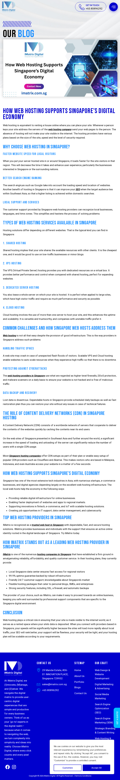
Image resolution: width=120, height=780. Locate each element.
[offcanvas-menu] (113, 6)
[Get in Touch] (82, 7)
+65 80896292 (94, 8)
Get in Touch (92, 5)
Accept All (96, 767)
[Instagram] (14, 767)
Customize (67, 767)
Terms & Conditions (83, 776)
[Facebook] (7, 767)
